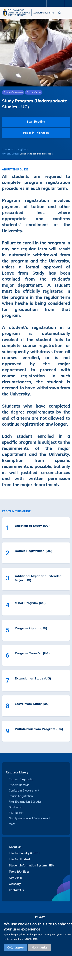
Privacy (40, 916)
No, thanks (39, 947)
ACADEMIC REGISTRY (43, 13)
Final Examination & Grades (25, 801)
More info (31, 939)
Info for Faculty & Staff (24, 853)
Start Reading (36, 121)
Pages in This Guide (36, 133)
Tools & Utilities (19, 871)
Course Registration (21, 796)
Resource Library (17, 772)
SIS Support (16, 813)
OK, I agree (15, 947)
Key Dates (15, 878)
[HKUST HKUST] (16, 12)
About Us (15, 847)
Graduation (15, 807)
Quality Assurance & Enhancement (29, 818)
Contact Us (16, 890)
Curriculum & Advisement (24, 790)
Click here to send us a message (36, 153)
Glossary (15, 884)
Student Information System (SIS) (31, 865)
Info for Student (19, 859)
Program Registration (21, 779)
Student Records (19, 785)
